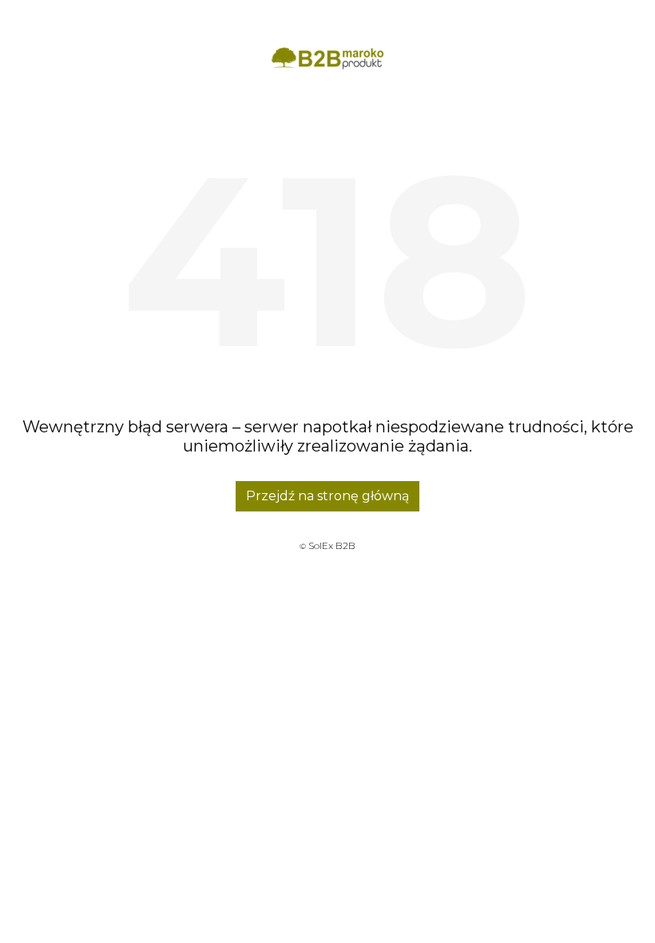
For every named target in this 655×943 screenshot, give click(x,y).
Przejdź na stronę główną (327, 495)
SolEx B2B (331, 545)
